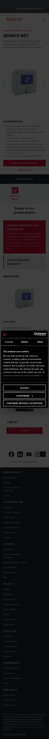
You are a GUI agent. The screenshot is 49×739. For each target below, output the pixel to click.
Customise (23, 396)
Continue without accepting (25, 403)
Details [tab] (24, 342)
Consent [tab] (9, 342)
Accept (24, 388)
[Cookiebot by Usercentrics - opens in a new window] (34, 334)
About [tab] (40, 342)
